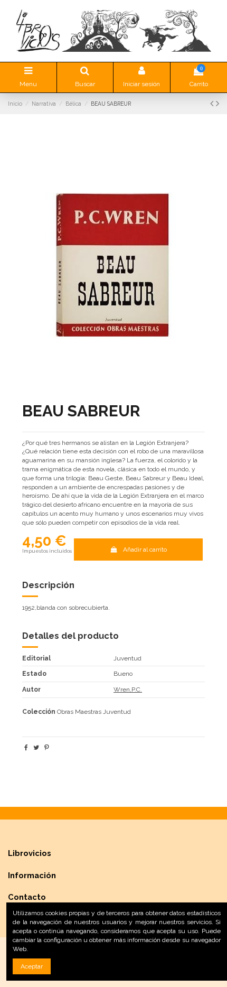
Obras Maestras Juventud (94, 711)
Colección (38, 711)
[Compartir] (26, 747)
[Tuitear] (36, 747)
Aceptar (32, 966)
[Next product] (217, 103)
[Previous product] (213, 103)
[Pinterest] (46, 747)
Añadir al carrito (145, 549)
